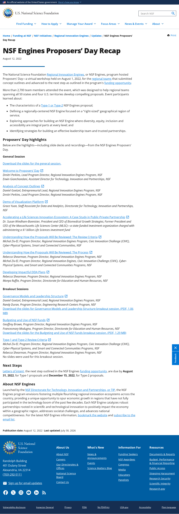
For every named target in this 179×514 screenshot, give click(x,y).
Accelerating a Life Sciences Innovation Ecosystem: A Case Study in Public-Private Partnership (64, 217)
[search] (173, 13)
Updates (96, 35)
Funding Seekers (128, 454)
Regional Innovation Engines (71, 35)
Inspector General (45, 507)
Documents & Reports (162, 454)
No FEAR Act (103, 507)
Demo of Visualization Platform (23, 202)
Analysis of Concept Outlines (21, 186)
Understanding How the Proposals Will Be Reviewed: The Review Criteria (50, 237)
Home (6, 35)
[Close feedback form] (175, 348)
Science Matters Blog (99, 468)
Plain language (169, 507)
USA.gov (124, 507)
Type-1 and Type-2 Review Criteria (25, 340)
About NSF (62, 454)
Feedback (175, 358)
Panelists (123, 480)
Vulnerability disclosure (14, 507)
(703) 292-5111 (12, 474)
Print (173, 35)
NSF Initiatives (43, 35)
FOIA (84, 507)
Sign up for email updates (25, 483)
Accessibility (145, 507)
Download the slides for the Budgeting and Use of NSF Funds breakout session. (64, 333)
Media (122, 469)
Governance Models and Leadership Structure (33, 296)
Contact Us (62, 482)
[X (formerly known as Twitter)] (13, 492)
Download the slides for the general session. (32, 163)
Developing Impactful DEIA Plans (24, 272)
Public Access (157, 468)
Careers (60, 459)
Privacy (68, 507)
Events (91, 463)
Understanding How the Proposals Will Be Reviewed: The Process (45, 252)
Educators (124, 474)
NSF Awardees (126, 459)
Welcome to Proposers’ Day (21, 171)
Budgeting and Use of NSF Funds (24, 320)
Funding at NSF (22, 35)
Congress (123, 464)
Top (171, 417)
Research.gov (157, 488)
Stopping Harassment (162, 473)
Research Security (159, 478)
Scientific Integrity (159, 483)
